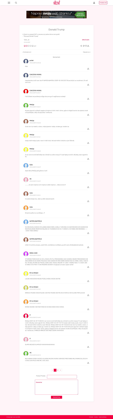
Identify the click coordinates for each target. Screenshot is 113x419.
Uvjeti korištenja (102, 417)
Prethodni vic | (27, 52)
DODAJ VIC (103, 3)
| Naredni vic (86, 52)
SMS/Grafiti (85, 40)
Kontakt (91, 417)
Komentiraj (56, 397)
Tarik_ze (26, 40)
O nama (96, 417)
